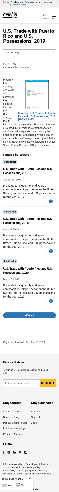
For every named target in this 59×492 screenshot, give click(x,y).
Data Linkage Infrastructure (39, 464)
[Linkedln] (14, 452)
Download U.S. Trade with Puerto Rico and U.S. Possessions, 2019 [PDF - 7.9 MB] (37, 116)
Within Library (12, 52)
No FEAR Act (9, 473)
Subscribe (48, 383)
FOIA (21, 470)
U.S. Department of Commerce (34, 473)
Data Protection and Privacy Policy (23, 467)
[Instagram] (25, 452)
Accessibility (9, 470)
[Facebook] (4, 452)
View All (29, 315)
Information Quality (12, 464)
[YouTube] (20, 452)
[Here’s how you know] (29, 4)
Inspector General (36, 470)
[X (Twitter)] (9, 452)
